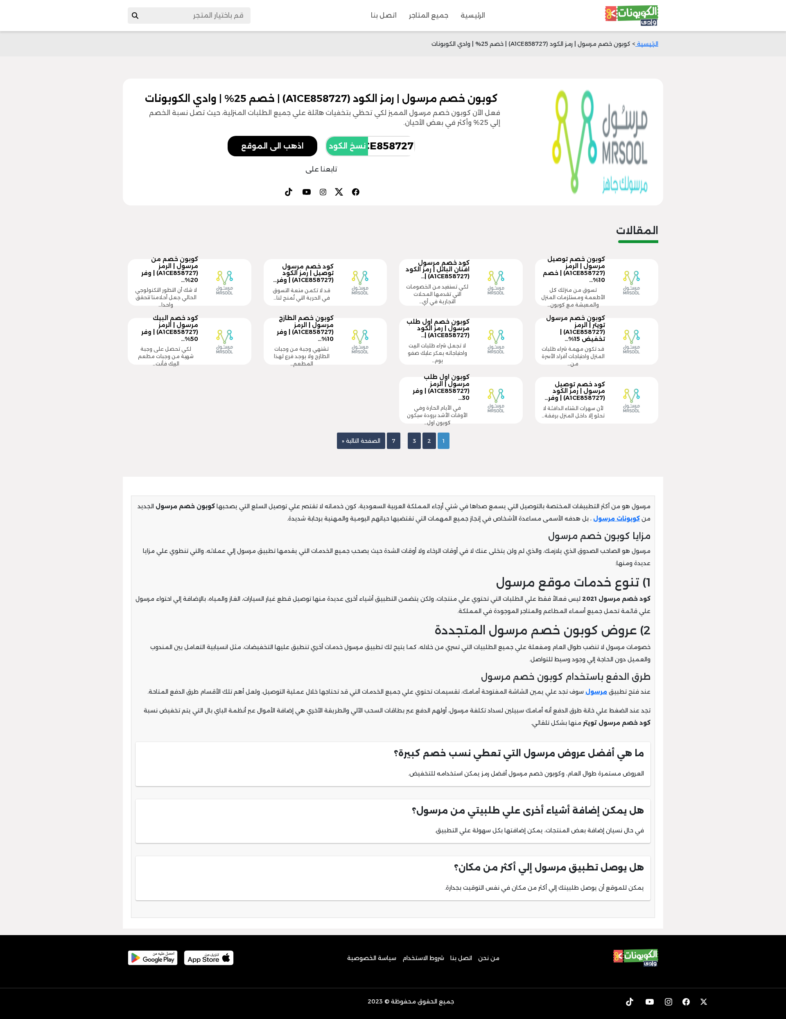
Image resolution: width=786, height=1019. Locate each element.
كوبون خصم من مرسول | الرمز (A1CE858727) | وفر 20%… (169, 269)
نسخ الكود (347, 146)
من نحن (488, 958)
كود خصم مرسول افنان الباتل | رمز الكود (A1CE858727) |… (438, 269)
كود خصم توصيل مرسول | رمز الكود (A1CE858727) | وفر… (574, 391)
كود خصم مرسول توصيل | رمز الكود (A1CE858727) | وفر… (303, 273)
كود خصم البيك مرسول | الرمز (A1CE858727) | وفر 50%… (169, 328)
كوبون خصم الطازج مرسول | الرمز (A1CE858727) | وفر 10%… (305, 328)
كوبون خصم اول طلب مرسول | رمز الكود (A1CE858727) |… (438, 328)
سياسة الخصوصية (371, 958)
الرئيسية (473, 15)
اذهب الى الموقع (272, 146)
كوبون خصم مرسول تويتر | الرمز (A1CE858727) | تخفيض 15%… (575, 328)
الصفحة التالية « (361, 440)
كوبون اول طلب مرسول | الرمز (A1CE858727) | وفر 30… (441, 387)
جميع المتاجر (428, 15)
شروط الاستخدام (423, 958)
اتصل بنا (384, 15)
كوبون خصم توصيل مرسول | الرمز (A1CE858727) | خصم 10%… (574, 269)
